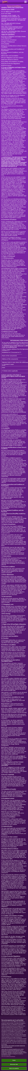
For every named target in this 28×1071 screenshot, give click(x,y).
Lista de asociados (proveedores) (8, 1056)
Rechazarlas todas (14, 1064)
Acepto (14, 1060)
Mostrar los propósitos (14, 1068)
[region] (14, 1043)
